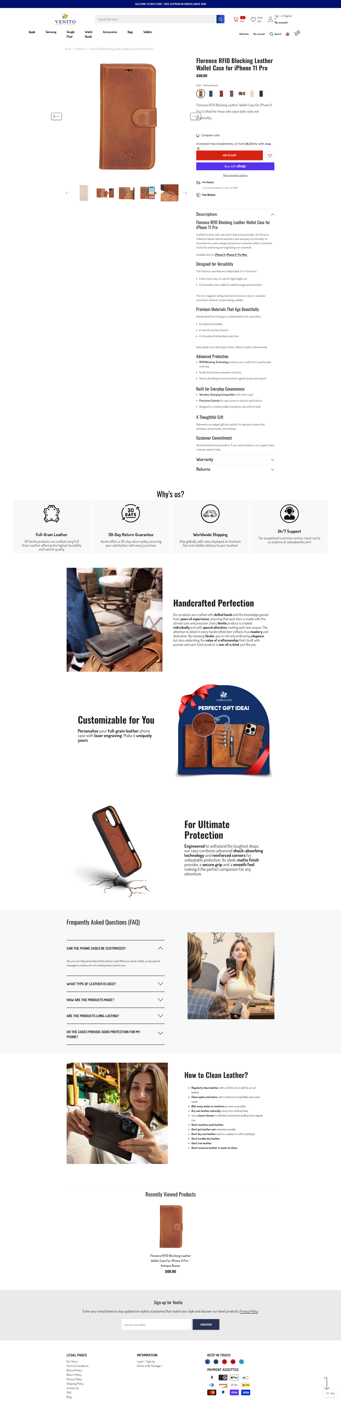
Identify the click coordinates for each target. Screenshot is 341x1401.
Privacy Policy (249, 1311)
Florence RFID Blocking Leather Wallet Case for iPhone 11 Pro (170, 1261)
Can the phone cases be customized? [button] (96, 948)
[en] (287, 34)
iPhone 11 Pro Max (237, 254)
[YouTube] (233, 1361)
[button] (56, 116)
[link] (51, 527)
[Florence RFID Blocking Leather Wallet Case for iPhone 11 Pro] (170, 1226)
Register (288, 16)
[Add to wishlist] (270, 155)
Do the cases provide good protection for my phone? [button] (103, 1034)
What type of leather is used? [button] (91, 983)
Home (68, 49)
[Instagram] (215, 1361)
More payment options (235, 175)
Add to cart (229, 155)
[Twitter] (241, 1361)
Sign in (277, 17)
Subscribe (206, 1324)
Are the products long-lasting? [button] (93, 1015)
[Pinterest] (224, 1361)
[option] (126, 116)
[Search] (159, 19)
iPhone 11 (220, 254)
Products (80, 49)
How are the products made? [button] (90, 999)
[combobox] (155, 19)
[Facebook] (207, 1361)
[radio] (200, 93)
